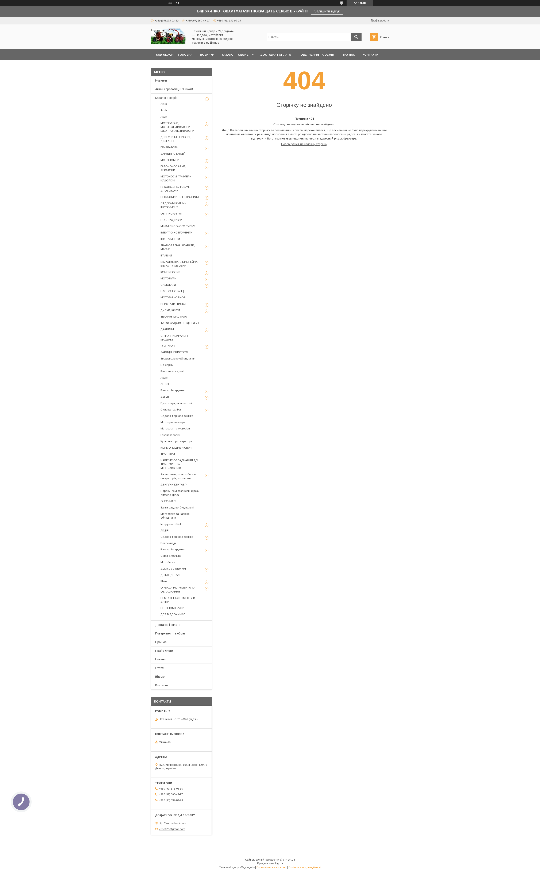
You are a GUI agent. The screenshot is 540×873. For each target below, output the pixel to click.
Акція (164, 104)
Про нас (160, 642)
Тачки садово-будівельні (177, 507)
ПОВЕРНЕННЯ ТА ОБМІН (316, 54)
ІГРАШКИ (166, 255)
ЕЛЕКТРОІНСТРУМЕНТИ (176, 232)
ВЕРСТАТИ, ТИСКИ (173, 304)
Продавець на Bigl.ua (270, 863)
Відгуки (160, 676)
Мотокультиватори (173, 422)
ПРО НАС (348, 54)
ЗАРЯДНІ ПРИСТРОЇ (174, 352)
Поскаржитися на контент (271, 867)
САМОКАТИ (168, 284)
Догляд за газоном (173, 568)
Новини (160, 659)
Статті (159, 668)
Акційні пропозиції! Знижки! (174, 89)
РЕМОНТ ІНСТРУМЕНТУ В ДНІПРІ (178, 599)
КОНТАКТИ (370, 54)
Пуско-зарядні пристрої (176, 403)
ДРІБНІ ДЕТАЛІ (170, 575)
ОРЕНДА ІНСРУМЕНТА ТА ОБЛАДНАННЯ (178, 589)
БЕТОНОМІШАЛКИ (172, 608)
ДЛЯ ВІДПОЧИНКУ (173, 614)
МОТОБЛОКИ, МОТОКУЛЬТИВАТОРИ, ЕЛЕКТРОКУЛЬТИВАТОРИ (177, 127)
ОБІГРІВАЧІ (168, 345)
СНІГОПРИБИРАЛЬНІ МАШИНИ (174, 337)
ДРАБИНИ (167, 329)
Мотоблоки (168, 562)
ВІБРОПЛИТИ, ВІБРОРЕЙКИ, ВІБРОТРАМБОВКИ (179, 263)
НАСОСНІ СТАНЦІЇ (173, 291)
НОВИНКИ (207, 54)
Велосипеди (169, 543)
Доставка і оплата (167, 624)
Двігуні (165, 396)
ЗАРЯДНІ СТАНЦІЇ (173, 153)
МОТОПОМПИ (170, 160)
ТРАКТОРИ (168, 454)
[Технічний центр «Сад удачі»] (169, 44)
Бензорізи (167, 364)
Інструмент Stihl (171, 524)
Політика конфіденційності (305, 867)
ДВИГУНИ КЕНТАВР (174, 484)
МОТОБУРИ (168, 278)
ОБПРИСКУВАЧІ (171, 213)
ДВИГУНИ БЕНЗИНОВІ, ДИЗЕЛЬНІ (176, 138)
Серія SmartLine (171, 555)
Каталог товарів (166, 97)
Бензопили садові (172, 371)
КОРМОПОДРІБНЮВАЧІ (176, 447)
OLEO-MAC (168, 501)
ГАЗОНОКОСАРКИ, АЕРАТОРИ (173, 168)
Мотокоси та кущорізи (175, 428)
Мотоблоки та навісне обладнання (175, 515)
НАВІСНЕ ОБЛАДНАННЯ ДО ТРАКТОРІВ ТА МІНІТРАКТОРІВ (179, 464)
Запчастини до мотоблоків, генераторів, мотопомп (178, 476)
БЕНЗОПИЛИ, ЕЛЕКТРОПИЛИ (180, 196)
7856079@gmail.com (172, 829)
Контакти (161, 685)
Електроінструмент (173, 390)
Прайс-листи (164, 650)
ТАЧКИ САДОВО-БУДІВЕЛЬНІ (180, 323)
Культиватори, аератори (177, 441)
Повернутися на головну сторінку (304, 144)
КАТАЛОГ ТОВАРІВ (235, 54)
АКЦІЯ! (165, 530)
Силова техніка (171, 409)
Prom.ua (290, 859)
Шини (164, 581)
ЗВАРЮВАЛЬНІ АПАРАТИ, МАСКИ (178, 247)
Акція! (164, 377)
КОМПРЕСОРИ (170, 272)
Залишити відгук (327, 11)
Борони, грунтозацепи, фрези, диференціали (180, 492)
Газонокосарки (170, 435)
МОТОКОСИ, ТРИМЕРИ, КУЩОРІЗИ (176, 178)
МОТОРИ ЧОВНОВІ (173, 297)
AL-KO (165, 384)
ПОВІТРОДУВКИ (171, 219)
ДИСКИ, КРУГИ (170, 310)
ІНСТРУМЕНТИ (170, 239)
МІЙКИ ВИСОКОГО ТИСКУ (178, 226)
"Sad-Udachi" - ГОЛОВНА (173, 54)
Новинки (161, 80)
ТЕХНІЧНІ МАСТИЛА (174, 316)
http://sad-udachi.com (172, 823)
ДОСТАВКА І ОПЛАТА (275, 54)
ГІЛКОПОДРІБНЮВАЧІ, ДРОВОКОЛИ (175, 188)
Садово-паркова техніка (177, 415)
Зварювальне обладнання (178, 358)
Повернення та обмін (170, 633)
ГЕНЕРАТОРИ (169, 147)
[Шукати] (356, 37)
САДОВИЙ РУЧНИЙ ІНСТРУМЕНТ (173, 205)
